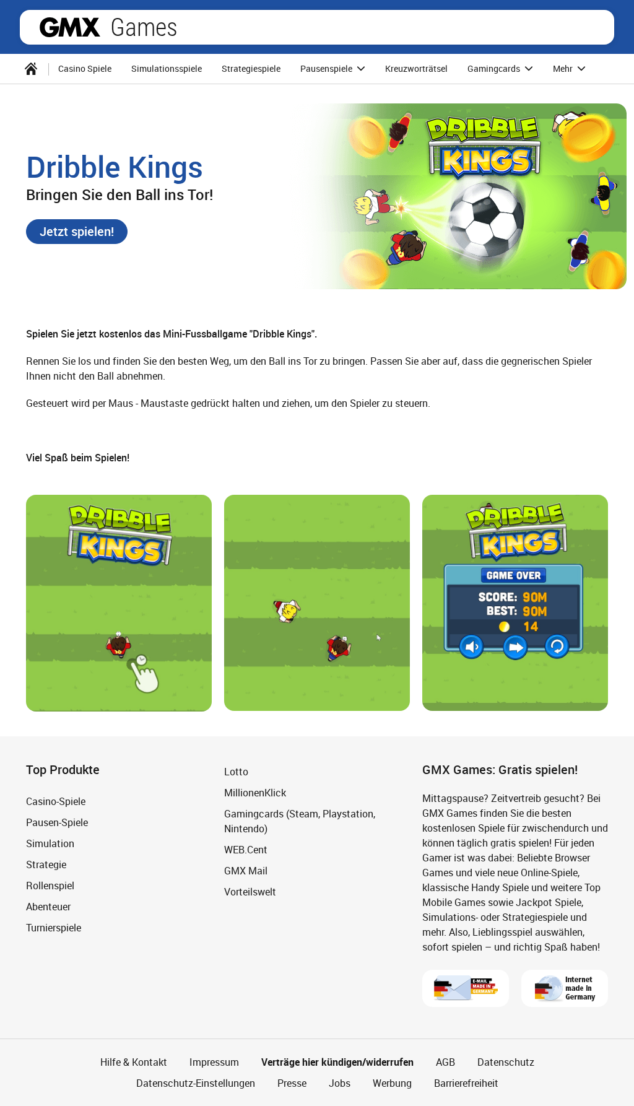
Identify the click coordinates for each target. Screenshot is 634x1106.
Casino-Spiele (55, 801)
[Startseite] (31, 69)
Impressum (214, 1062)
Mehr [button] (564, 68)
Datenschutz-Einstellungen (195, 1083)
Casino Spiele (84, 68)
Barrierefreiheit (466, 1083)
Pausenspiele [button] (327, 68)
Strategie (46, 864)
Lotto (236, 771)
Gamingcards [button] (494, 68)
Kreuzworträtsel (416, 68)
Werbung (392, 1083)
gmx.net (70, 27)
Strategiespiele (251, 68)
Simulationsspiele (166, 68)
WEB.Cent (245, 849)
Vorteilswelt (250, 892)
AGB (445, 1062)
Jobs (339, 1083)
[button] (77, 231)
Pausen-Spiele (57, 822)
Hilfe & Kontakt (133, 1062)
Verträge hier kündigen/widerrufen (337, 1062)
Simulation (50, 843)
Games (144, 27)
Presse (291, 1083)
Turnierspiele (53, 927)
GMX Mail (245, 870)
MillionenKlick (255, 792)
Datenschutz (505, 1062)
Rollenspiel (50, 885)
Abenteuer (48, 906)
